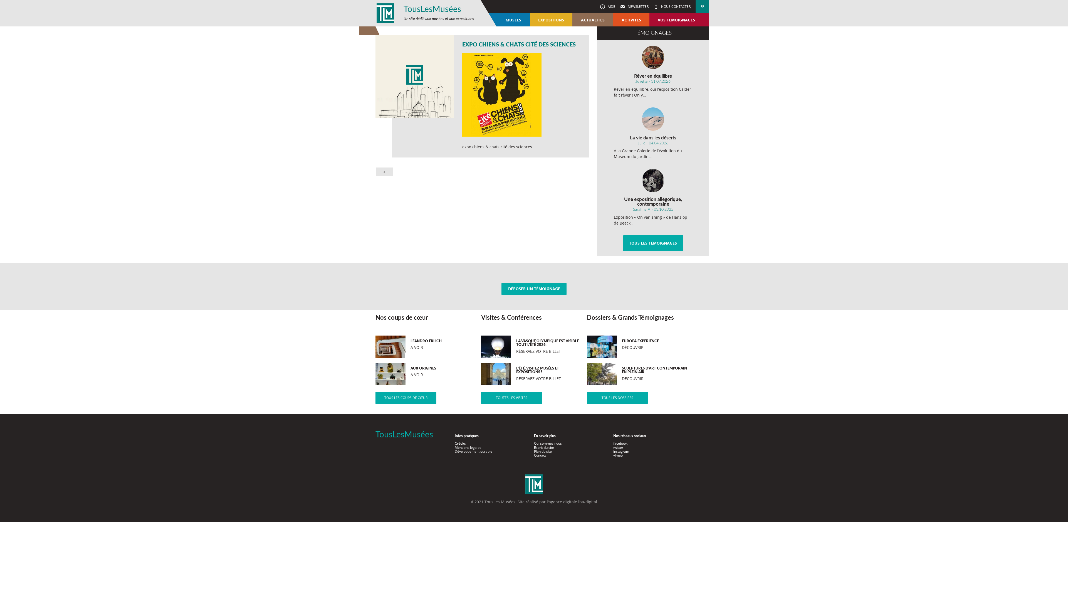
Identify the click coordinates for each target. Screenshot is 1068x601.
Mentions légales (468, 447)
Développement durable (473, 451)
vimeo (618, 455)
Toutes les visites (511, 397)
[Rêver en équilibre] (653, 57)
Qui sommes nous (548, 443)
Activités (631, 20)
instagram (621, 451)
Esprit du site (544, 447)
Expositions (551, 20)
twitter (618, 447)
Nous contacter (675, 6)
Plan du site (543, 451)
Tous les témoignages (653, 243)
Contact (540, 455)
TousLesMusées (432, 9)
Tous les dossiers (617, 397)
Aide (611, 6)
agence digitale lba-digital (573, 501)
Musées (513, 20)
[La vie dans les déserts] (653, 119)
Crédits (460, 443)
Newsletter (638, 6)
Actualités (593, 20)
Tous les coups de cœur (405, 397)
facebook (620, 443)
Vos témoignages (676, 20)
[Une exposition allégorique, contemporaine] (653, 180)
